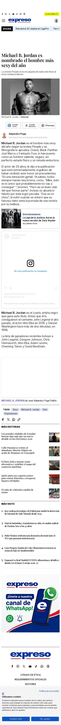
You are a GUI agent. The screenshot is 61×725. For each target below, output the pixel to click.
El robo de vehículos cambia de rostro (17, 491)
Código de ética (30, 675)
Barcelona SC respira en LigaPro (32, 28)
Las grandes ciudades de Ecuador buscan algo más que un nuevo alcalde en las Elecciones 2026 (18, 436)
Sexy (15, 409)
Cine (45, 409)
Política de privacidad (49, 691)
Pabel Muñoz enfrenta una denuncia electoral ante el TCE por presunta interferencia (30, 537)
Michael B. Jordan (30, 409)
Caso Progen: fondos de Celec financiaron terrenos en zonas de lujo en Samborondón (30, 549)
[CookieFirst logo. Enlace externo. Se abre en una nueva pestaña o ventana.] (3, 694)
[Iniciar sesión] (56, 20)
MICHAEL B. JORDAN (12, 400)
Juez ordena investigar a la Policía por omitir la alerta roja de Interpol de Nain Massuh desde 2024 (32, 512)
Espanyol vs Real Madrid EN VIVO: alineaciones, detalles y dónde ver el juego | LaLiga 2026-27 (32, 561)
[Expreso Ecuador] (30, 658)
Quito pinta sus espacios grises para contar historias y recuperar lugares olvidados (18, 478)
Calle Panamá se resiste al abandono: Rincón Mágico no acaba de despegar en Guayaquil (17, 450)
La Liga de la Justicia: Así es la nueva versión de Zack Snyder (39, 219)
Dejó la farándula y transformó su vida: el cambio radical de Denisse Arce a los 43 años (31, 524)
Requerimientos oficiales (30, 679)
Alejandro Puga (17, 134)
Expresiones (11, 413)
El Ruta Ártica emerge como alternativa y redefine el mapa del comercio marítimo (18, 464)
